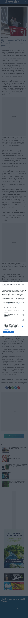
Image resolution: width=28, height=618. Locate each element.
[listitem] (14, 307)
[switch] (23, 310)
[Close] (25, 285)
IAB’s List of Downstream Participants (15, 303)
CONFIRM (8, 331)
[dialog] (14, 309)
